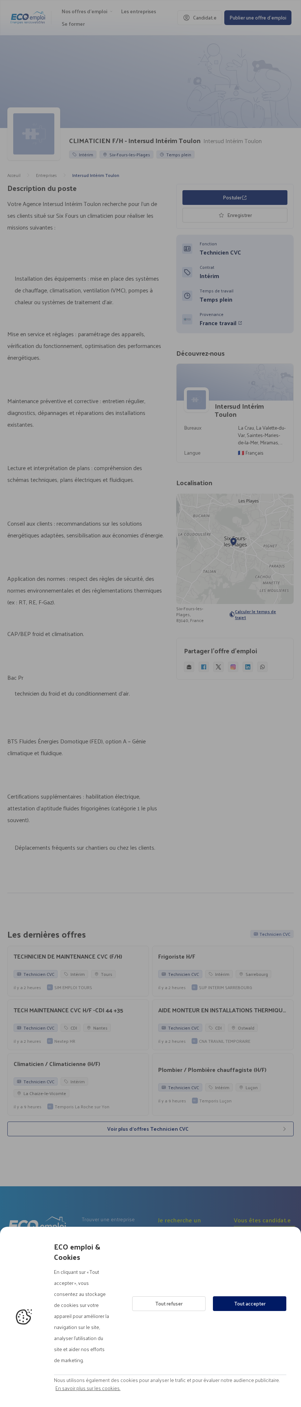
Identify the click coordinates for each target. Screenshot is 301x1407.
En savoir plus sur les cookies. (87, 1388)
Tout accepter (249, 1303)
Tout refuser (168, 1303)
